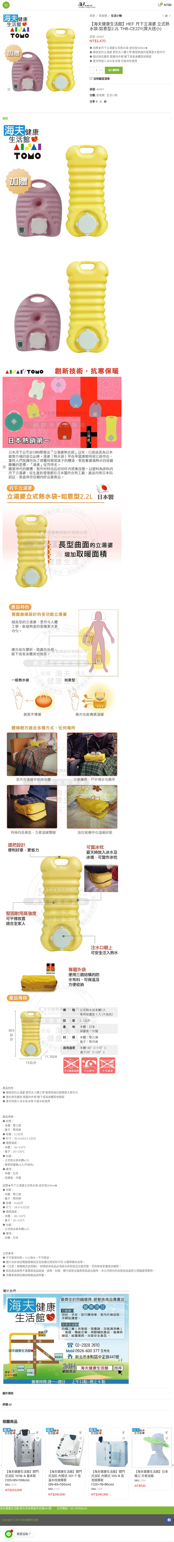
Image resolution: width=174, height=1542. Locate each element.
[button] (38, 1432)
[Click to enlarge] (9, 89)
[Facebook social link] (97, 101)
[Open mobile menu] (6, 5)
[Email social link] (105, 101)
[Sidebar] (4, 467)
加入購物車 (113, 70)
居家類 (103, 15)
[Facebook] (169, 1520)
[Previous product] (163, 16)
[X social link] (101, 101)
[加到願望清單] (38, 1438)
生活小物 (116, 15)
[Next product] (169, 16)
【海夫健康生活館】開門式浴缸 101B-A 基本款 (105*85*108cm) (22, 1476)
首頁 (92, 15)
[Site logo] (87, 5)
